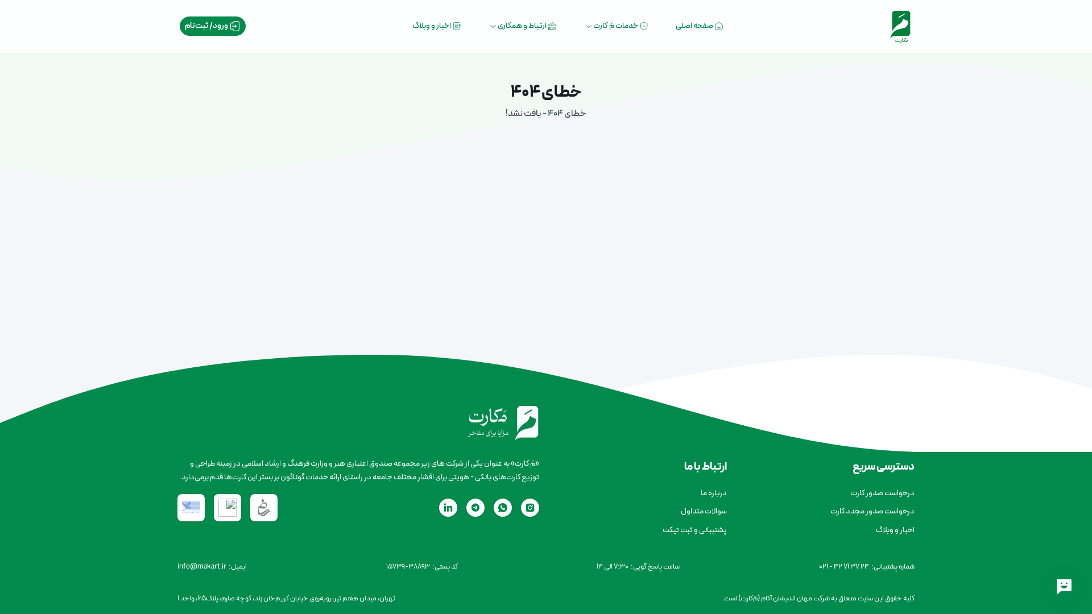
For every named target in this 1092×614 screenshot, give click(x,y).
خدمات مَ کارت (616, 26)
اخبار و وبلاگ (432, 26)
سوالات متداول (704, 511)
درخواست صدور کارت (882, 493)
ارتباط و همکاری (523, 26)
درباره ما (714, 493)
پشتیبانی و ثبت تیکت (695, 530)
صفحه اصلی (695, 26)
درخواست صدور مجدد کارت (872, 511)
